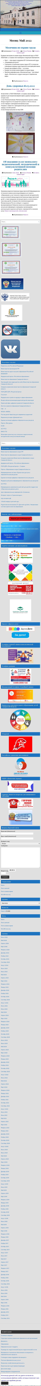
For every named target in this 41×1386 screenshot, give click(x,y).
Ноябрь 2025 (5, 956)
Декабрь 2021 (5, 1096)
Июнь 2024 (4, 1009)
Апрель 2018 (4, 1227)
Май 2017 (4, 1259)
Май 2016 (4, 1296)
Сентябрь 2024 (5, 999)
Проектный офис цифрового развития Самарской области (17, 403)
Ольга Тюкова (27, 51)
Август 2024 (4, 1003)
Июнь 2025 (4, 971)
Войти (2, 885)
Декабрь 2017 (5, 1240)
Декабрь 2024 (5, 990)
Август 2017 (4, 1252)
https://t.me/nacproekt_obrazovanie (16, 211)
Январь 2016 (4, 1309)
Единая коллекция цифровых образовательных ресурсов (17, 420)
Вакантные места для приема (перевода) (13, 1366)
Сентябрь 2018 (5, 1215)
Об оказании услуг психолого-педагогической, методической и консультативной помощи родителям (20, 165)
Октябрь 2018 (5, 1212)
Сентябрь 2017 (5, 1249)
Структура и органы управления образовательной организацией (19, 1338)
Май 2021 (4, 1118)
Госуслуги (4, 394)
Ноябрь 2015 (4, 1315)
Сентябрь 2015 (5, 1318)
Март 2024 (4, 1018)
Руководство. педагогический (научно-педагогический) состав (19, 1349)
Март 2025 (4, 981)
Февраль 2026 (5, 949)
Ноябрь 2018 (4, 1209)
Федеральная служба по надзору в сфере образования (16, 397)
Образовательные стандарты (9, 1347)
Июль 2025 (4, 968)
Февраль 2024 (5, 1021)
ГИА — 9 (3, 409)
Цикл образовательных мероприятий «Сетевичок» (15, 492)
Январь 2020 (5, 1168)
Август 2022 (4, 1074)
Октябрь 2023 (5, 1034)
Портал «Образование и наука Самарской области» (15, 469)
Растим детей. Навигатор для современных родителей (16, 414)
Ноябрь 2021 (4, 1099)
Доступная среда (6, 1368)
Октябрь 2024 (5, 996)
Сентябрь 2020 (5, 1143)
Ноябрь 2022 (5, 1065)
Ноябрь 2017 (4, 1243)
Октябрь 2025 (5, 959)
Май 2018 (4, 1224)
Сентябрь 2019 (5, 1181)
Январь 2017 (4, 1271)
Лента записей (5, 888)
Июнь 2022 (4, 1078)
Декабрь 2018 (5, 1206)
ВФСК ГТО (4, 431)
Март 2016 (4, 1302)
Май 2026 (4, 940)
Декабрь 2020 (5, 1134)
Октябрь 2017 (5, 1246)
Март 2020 (4, 1162)
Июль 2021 (4, 1112)
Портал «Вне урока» (7, 423)
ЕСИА (2, 426)
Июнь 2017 (4, 1256)
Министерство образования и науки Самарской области (17, 455)
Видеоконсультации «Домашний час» (12, 417)
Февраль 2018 (5, 1234)
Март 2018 (4, 1231)
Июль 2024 (4, 1006)
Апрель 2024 (5, 1015)
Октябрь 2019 (5, 1177)
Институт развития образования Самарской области (16, 406)
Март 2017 (4, 1265)
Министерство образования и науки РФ (12, 452)
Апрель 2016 (4, 1299)
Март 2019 (4, 1196)
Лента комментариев (7, 891)
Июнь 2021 (4, 1115)
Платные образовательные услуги (11, 1360)
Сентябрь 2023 (5, 1037)
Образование (4, 1344)
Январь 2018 (4, 1237)
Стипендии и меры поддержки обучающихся (13, 1357)
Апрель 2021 (4, 1121)
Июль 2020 (4, 1149)
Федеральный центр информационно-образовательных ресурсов (19, 480)
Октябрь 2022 (5, 1068)
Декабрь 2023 (5, 1028)
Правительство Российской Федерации (12, 366)
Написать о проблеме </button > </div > (12, 536)
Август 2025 (4, 965)
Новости (25, 81)
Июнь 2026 (4, 937)
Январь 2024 (4, 1024)
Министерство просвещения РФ (10, 368)
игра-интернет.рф (6, 498)
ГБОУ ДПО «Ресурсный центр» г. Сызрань (13, 466)
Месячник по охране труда (20, 47)
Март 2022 (4, 1087)
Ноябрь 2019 (4, 1174)
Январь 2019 (4, 1203)
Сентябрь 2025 (5, 962)
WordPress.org (5, 894)
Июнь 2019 (4, 1187)
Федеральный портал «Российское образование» (15, 376)
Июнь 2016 (4, 1293)
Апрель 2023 (5, 1049)
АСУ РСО (3, 428)
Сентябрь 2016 (5, 1284)
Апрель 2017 (4, 1262)
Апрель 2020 (5, 1159)
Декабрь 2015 (5, 1312)
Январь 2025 (5, 987)
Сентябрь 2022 (5, 1071)
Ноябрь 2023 (5, 1031)
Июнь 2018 (4, 1221)
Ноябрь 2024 (4, 993)
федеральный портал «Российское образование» (15, 463)
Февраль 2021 (5, 1127)
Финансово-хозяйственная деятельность (13, 1363)
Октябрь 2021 (5, 1103)
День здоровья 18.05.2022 (20, 86)
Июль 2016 (4, 1290)
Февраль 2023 (5, 1056)
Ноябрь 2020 (5, 1137)
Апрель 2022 (5, 1084)
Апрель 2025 (5, 978)
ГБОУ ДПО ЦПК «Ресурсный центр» (11, 392)
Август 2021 (4, 1109)
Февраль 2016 (5, 1306)
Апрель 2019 (4, 1193)
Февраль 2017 (5, 1268)
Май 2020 (4, 1156)
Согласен (4, 1383)
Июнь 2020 (4, 1153)
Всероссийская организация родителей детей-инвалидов (17, 400)
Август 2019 (4, 1184)
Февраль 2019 (5, 1199)
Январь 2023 (5, 1059)
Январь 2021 (4, 1131)
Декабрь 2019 (5, 1171)
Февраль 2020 (5, 1165)
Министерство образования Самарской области (14, 379)
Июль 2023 (4, 1040)
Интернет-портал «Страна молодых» (11, 495)
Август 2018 (4, 1218)
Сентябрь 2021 (5, 1106)
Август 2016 (4, 1287)
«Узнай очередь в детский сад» (10, 501)
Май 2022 (4, 1081)
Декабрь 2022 (5, 1062)
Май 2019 (4, 1190)
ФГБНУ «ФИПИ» (5, 411)
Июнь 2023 (4, 1043)
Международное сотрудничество (10, 1371)
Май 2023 (4, 1046)
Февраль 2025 (5, 984)
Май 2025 (4, 974)
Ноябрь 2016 (4, 1277)
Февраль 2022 (5, 1090)
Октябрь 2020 (5, 1140)
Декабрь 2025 (5, 953)
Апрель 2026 (5, 943)
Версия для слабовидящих (20, 518)
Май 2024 (4, 1012)
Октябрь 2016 (5, 1281)
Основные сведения (6, 1335)
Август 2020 (4, 1146)
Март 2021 (4, 1124)
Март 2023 (4, 1053)
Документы (4, 1341)
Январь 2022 (5, 1093)
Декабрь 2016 (5, 1274)
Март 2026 (4, 946)
